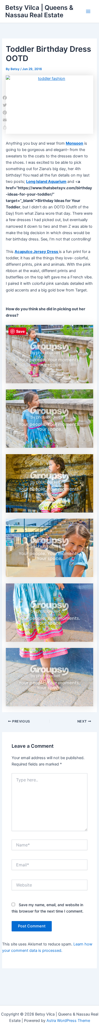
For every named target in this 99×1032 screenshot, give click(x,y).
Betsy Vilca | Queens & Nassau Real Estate (39, 11)
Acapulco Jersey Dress (37, 251)
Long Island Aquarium (46, 181)
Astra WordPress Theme (68, 1020)
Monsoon (74, 143)
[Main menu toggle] (88, 11)
